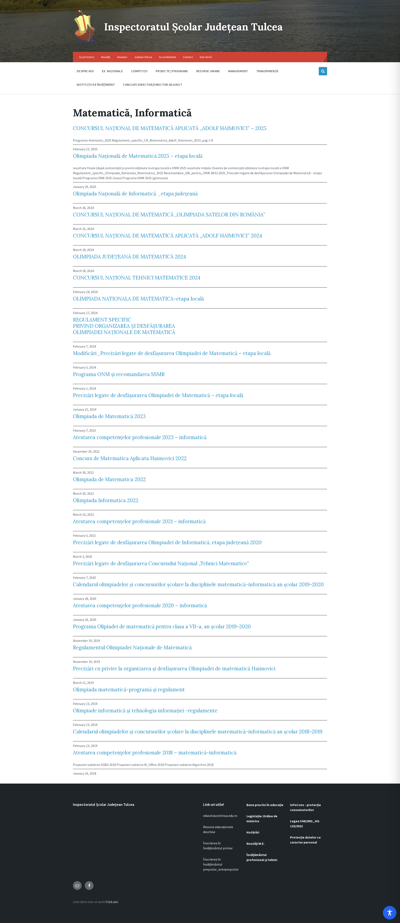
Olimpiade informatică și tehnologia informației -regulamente (145, 711)
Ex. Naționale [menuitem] (112, 71)
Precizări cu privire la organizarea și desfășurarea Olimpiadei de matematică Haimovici (174, 669)
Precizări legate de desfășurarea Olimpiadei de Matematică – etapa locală (158, 395)
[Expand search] (323, 71)
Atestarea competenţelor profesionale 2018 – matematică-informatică (154, 753)
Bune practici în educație (264, 805)
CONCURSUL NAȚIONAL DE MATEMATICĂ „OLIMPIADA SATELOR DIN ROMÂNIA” (169, 215)
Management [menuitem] (238, 71)
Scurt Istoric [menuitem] (86, 57)
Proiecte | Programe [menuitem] (172, 71)
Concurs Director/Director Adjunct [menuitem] (152, 85)
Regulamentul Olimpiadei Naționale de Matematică (132, 648)
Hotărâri (252, 832)
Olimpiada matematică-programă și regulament (129, 690)
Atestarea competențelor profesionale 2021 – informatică (139, 521)
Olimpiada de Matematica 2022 (109, 479)
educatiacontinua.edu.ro (220, 816)
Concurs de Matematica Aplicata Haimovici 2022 (130, 458)
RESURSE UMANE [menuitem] (208, 71)
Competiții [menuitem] (139, 71)
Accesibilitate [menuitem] (167, 57)
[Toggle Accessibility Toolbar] (389, 913)
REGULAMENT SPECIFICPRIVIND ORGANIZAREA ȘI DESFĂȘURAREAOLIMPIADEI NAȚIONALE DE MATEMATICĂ (124, 326)
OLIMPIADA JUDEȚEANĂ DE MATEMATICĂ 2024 (129, 257)
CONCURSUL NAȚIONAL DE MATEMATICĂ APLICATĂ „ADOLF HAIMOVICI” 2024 (167, 236)
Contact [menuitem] (188, 57)
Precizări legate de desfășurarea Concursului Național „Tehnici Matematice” (161, 563)
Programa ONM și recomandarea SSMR (119, 374)
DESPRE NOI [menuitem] (85, 71)
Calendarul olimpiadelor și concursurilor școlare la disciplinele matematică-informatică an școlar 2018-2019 (197, 732)
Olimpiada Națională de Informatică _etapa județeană (135, 194)
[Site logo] (85, 44)
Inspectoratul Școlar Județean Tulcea (193, 26)
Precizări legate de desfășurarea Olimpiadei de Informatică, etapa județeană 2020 (167, 542)
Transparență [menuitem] (267, 71)
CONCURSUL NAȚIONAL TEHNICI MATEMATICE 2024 (136, 278)
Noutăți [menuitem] (105, 57)
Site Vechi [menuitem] (206, 57)
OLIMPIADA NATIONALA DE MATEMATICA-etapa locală (138, 299)
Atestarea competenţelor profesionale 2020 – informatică (140, 605)
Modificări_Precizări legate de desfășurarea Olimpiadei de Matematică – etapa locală (172, 353)
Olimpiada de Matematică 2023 (109, 416)
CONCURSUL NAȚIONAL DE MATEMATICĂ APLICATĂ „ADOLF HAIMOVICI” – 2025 (169, 128)
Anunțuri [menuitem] (122, 57)
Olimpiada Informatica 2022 (105, 500)
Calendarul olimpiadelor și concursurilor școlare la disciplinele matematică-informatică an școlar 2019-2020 (198, 584)
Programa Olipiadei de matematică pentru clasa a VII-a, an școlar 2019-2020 (162, 627)
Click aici (112, 902)
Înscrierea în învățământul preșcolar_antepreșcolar (221, 864)
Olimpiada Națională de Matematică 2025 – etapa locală (137, 156)
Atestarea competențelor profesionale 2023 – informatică (139, 437)
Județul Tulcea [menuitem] (143, 57)
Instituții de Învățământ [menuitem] (96, 85)
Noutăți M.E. (255, 843)
